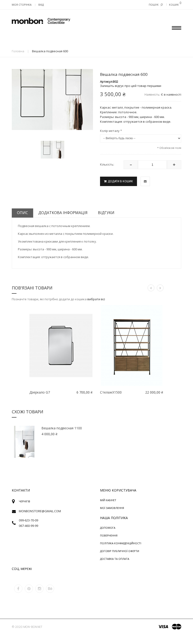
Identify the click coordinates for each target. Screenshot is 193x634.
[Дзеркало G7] (60, 345)
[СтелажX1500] (131, 345)
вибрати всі (96, 299)
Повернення (108, 535)
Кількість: (107, 164)
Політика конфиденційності (120, 543)
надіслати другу (145, 181)
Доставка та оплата (114, 559)
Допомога (107, 527)
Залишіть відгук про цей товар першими (130, 86)
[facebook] (18, 589)
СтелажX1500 (111, 392)
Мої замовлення (112, 508)
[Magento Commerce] (41, 21)
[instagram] (39, 589)
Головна (18, 51)
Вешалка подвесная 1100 (61, 428)
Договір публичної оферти (119, 551)
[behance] (50, 589)
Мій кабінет (108, 500)
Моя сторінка (22, 4)
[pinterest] (29, 589)
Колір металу (111, 131)
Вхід (41, 4)
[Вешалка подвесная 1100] (24, 442)
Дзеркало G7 (39, 392)
